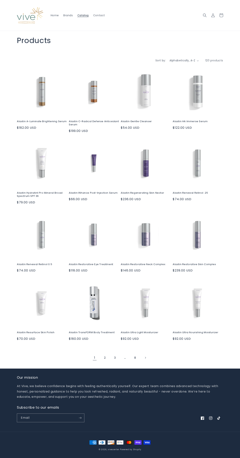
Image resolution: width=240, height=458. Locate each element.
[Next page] (145, 358)
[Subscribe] (80, 417)
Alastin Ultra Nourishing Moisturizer (195, 332)
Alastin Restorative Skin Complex (194, 264)
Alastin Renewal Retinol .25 (190, 193)
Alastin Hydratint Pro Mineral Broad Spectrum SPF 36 (40, 194)
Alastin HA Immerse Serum (190, 121)
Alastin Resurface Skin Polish (35, 332)
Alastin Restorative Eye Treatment (91, 264)
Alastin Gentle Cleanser (136, 121)
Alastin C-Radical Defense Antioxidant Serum (94, 123)
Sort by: (160, 60)
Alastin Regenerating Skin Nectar (142, 193)
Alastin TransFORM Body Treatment (92, 332)
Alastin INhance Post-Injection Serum (93, 193)
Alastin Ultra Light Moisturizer (139, 332)
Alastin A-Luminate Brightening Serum (42, 121)
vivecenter (113, 449)
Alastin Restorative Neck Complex (143, 264)
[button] (205, 15)
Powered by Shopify (130, 449)
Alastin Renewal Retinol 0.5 (34, 264)
